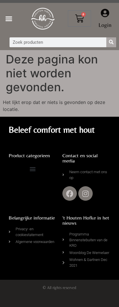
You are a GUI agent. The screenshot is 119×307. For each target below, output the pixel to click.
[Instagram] (85, 193)
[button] (8, 18)
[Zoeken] (111, 42)
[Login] (105, 13)
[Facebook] (69, 193)
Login (104, 24)
